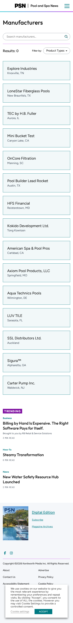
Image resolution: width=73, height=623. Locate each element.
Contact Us (9, 577)
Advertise (43, 570)
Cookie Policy (45, 583)
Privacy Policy (45, 577)
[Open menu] (67, 6)
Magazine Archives (42, 526)
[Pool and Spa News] (36, 6)
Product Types (55, 50)
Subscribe (37, 519)
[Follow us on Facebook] (5, 553)
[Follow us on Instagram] (11, 553)
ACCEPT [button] (43, 611)
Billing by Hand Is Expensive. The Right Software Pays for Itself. (35, 426)
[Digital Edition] (15, 538)
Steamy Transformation (23, 454)
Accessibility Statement (16, 583)
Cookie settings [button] (20, 611)
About (6, 570)
